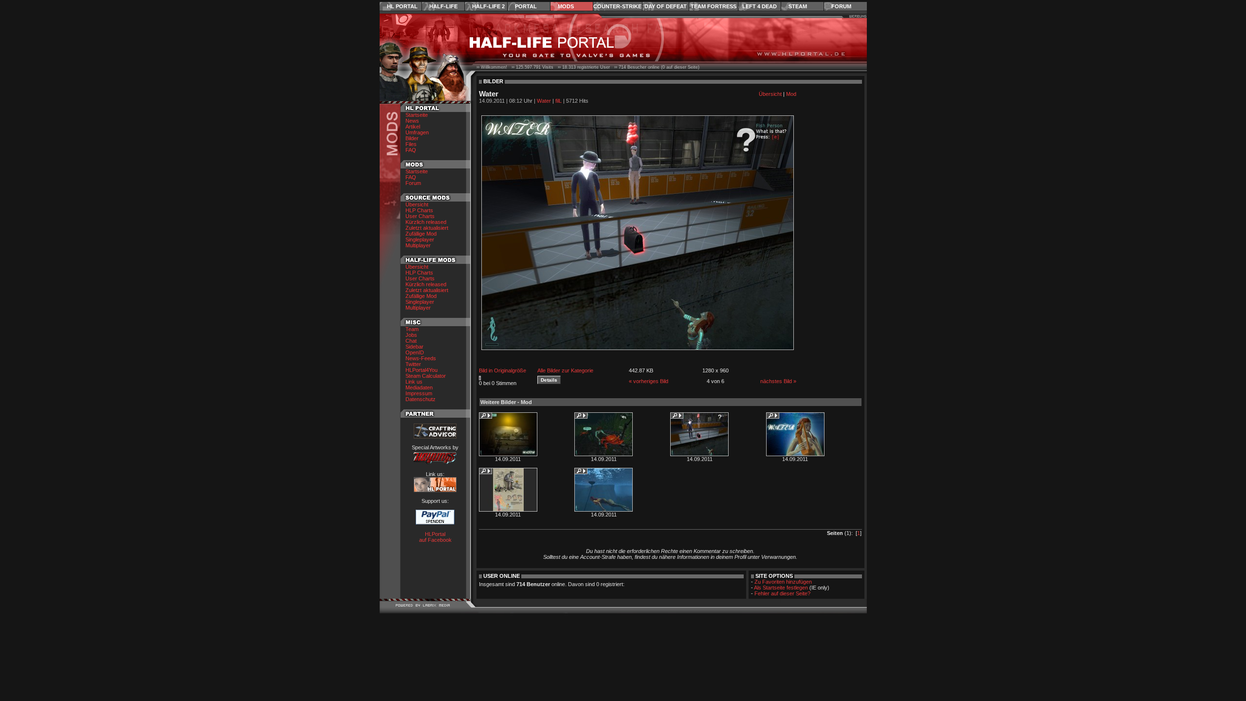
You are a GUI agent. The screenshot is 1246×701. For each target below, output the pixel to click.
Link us (413, 382)
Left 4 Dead (759, 6)
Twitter (413, 364)
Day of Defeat (665, 6)
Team (412, 329)
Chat (411, 341)
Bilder (412, 138)
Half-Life (443, 6)
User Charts (420, 216)
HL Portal (402, 6)
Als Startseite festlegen (781, 587)
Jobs (411, 335)
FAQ (410, 150)
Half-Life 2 (488, 6)
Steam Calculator (425, 376)
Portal (526, 6)
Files (411, 144)
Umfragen (417, 132)
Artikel (412, 126)
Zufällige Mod (421, 234)
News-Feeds (420, 358)
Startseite (416, 115)
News (412, 121)
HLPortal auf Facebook (435, 537)
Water (544, 101)
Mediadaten (419, 387)
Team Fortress (713, 6)
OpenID (414, 352)
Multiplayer (418, 245)
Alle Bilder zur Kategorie (565, 370)
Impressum (418, 393)
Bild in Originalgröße (502, 370)
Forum (841, 6)
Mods (566, 6)
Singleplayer (419, 239)
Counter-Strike (617, 6)
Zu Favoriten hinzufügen (783, 582)
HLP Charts (419, 210)
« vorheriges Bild (648, 381)
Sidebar (414, 347)
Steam (797, 6)
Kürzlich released (425, 222)
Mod (791, 94)
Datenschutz (420, 399)
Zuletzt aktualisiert (426, 228)
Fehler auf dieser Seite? (782, 593)
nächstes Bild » (778, 381)
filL (558, 101)
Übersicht (416, 204)
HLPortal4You (421, 370)
